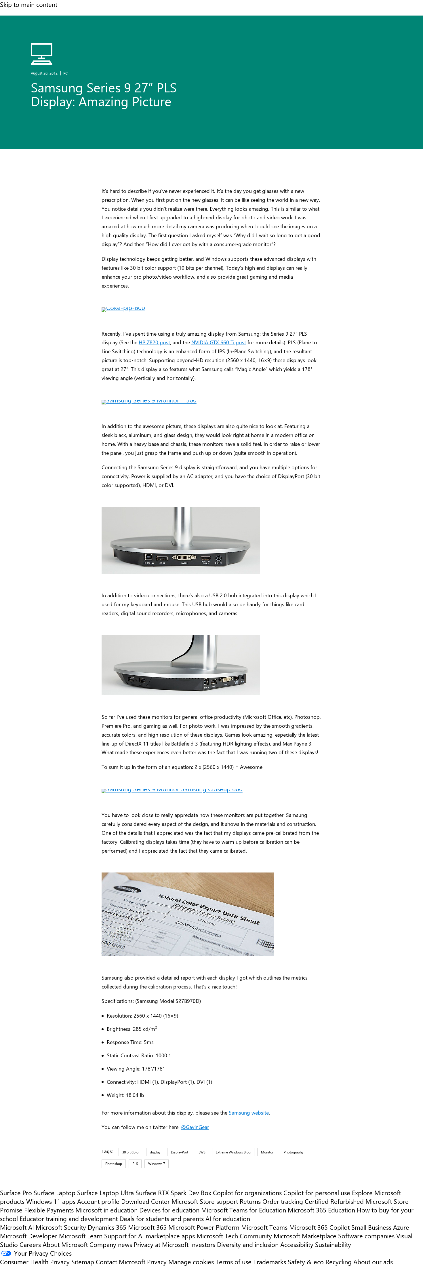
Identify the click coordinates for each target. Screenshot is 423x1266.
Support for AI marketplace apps (149, 1235)
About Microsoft (65, 1244)
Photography (294, 1152)
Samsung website (249, 1112)
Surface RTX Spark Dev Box (173, 1192)
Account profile (98, 1201)
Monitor (267, 1152)
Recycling (338, 1261)
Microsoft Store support (205, 1201)
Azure (401, 1227)
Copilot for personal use (316, 1192)
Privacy (157, 1261)
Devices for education (169, 1210)
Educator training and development (69, 1218)
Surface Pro (16, 1192)
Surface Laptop (54, 1192)
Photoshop (113, 1163)
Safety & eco (306, 1261)
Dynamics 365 (107, 1227)
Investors (202, 1244)
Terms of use (233, 1261)
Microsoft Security (61, 1227)
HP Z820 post (154, 342)
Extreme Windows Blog (233, 1152)
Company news (110, 1244)
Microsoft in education (106, 1210)
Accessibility (296, 1244)
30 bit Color (131, 1152)
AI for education (227, 1218)
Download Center (145, 1201)
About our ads (373, 1261)
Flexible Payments (49, 1210)
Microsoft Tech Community (234, 1235)
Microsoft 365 (147, 1227)
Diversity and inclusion (248, 1244)
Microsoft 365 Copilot (319, 1227)
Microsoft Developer (28, 1235)
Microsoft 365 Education (321, 1210)
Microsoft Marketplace (305, 1235)
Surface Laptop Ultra (105, 1192)
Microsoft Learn (80, 1235)
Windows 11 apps (50, 1201)
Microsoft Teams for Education (243, 1210)
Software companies (366, 1235)
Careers (30, 1244)
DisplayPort (179, 1152)
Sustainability (333, 1244)
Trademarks (269, 1261)
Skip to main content (28, 4)
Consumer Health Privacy (35, 1261)
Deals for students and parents (161, 1218)
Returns (250, 1201)
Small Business (371, 1227)
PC (65, 73)
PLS (135, 1163)
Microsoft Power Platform (203, 1227)
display (155, 1152)
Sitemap (82, 1261)
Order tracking (282, 1201)
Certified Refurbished (334, 1201)
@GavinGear (195, 1126)
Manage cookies (191, 1261)
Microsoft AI (17, 1227)
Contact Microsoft (120, 1261)
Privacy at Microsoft (161, 1244)
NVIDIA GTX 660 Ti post (218, 342)
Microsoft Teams (264, 1227)
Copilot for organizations (247, 1192)
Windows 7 (156, 1163)
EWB (202, 1152)
